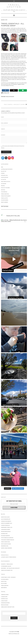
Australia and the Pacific (6, 169)
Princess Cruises (4, 604)
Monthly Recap (4, 177)
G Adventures (4, 596)
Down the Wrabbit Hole (6, 523)
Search (14, 617)
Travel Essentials (11, 96)
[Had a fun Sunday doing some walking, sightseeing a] (14, 393)
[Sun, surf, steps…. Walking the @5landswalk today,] (14, 232)
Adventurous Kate (5, 517)
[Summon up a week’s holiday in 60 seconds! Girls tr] (14, 286)
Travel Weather (4, 585)
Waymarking (4, 587)
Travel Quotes (4, 198)
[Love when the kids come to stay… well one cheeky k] (14, 339)
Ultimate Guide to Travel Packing (8, 557)
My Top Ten (3, 179)
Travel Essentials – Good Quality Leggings (14, 104)
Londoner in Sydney (5, 529)
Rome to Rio (3, 581)
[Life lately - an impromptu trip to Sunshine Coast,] (14, 313)
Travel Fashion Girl (5, 541)
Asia (2, 167)
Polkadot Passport (5, 535)
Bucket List (3, 171)
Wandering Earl (4, 545)
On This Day (3, 183)
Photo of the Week (5, 187)
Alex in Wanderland (5, 519)
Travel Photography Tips (6, 570)
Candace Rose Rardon (6, 521)
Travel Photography (6, 195)
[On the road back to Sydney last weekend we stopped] (14, 473)
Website (3, 128)
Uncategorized (4, 200)
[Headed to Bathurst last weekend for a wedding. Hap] (14, 446)
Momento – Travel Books (7, 564)
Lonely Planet (4, 600)
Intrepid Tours (4, 598)
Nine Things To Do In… (6, 181)
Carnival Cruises (5, 594)
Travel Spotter (14, 6)
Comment (3, 134)
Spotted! (3, 189)
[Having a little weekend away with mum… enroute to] (14, 420)
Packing (7, 96)
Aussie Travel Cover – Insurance (8, 577)
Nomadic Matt (4, 533)
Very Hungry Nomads (6, 543)
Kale (18, 631)
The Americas (4, 191)
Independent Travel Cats (6, 527)
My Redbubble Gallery (6, 566)
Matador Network (5, 602)
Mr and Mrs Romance (6, 531)
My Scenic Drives (4, 579)
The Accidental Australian (7, 537)
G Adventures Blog (5, 525)
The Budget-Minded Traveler (7, 539)
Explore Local (4, 175)
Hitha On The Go (4, 555)
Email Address (4, 123)
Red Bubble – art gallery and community (10, 568)
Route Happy (4, 583)
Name (2, 117)
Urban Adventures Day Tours (7, 606)
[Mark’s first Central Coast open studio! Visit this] (14, 259)
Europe (2, 173)
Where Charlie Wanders (6, 548)
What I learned (4, 202)
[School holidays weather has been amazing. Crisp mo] (14, 366)
